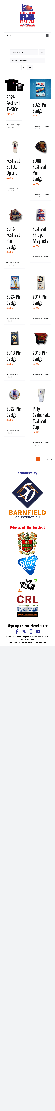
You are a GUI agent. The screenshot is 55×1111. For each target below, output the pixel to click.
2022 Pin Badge (13, 412)
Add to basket (37, 127)
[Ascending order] (42, 52)
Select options (11, 126)
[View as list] (30, 67)
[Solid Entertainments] (27, 613)
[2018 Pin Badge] (14, 338)
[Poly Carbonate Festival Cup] (40, 394)
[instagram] (31, 631)
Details (19, 125)
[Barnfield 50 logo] (27, 477)
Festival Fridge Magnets (40, 235)
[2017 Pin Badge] (40, 282)
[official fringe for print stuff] (27, 577)
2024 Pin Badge (14, 300)
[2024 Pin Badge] (14, 282)
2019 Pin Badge (40, 356)
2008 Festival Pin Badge (39, 169)
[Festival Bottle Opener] (14, 146)
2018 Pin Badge (14, 356)
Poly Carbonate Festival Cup (41, 418)
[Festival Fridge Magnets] (40, 214)
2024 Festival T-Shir (13, 103)
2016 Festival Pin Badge (13, 238)
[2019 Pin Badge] (40, 338)
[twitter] (24, 631)
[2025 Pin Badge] (40, 89)
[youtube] (38, 631)
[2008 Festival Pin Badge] (40, 146)
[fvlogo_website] (27, 607)
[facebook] (17, 631)
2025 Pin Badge (40, 107)
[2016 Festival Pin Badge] (14, 214)
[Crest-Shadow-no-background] (27, 532)
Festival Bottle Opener (13, 166)
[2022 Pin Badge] (14, 394)
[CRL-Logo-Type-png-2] (27, 596)
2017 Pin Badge (40, 300)
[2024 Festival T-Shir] (14, 85)
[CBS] (27, 556)
